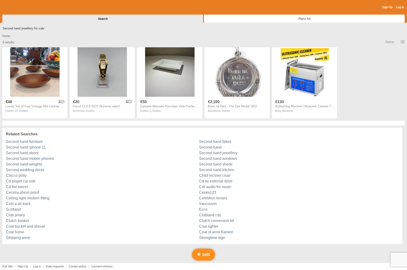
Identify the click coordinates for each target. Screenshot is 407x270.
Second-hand (210, 147)
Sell (205, 254)
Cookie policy (77, 266)
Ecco (203, 209)
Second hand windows (218, 159)
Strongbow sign (212, 238)
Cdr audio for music (215, 187)
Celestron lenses (213, 198)
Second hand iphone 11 (26, 147)
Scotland (13, 209)
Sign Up (387, 7)
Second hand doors (22, 153)
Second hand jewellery (218, 153)
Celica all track (18, 204)
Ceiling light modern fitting (27, 198)
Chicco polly (16, 175)
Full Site (7, 266)
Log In (400, 7)
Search (103, 18)
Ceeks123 (207, 192)
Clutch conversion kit (216, 221)
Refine (390, 42)
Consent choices (102, 266)
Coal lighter (208, 226)
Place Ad (304, 18)
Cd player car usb (20, 181)
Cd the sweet (17, 187)
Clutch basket (17, 221)
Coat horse (15, 232)
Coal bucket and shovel (25, 226)
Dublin (23, 111)
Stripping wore (18, 238)
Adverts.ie (20, 7)
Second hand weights (24, 164)
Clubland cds (210, 215)
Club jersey (15, 215)
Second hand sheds (215, 164)
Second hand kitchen (216, 170)
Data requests (55, 266)
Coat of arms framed (216, 232)
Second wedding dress (25, 170)
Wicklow (287, 111)
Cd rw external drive (215, 181)
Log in (37, 266)
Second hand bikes (215, 142)
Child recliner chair (215, 175)
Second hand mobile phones (30, 159)
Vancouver (208, 204)
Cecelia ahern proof (22, 192)
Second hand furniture (24, 142)
